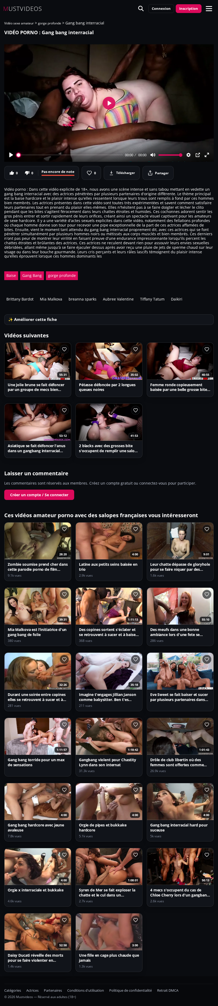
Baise (11, 275)
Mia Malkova (51, 299)
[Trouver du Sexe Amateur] (141, 8)
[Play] (11, 155)
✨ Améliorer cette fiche (32, 319)
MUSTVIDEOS (22, 8)
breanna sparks (83, 299)
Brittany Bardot (19, 299)
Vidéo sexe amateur (19, 23)
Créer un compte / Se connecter (39, 494)
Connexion (161, 8)
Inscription (188, 8)
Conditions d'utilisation (85, 990)
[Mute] (153, 155)
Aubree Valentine (118, 299)
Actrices (32, 990)
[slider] (70, 155)
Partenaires (53, 990)
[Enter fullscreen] (207, 155)
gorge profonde (49, 23)
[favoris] (64, 349)
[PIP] (198, 155)
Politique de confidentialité (130, 990)
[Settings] (188, 155)
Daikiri (176, 299)
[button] (209, 8)
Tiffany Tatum (152, 299)
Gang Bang (32, 275)
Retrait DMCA (167, 990)
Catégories (12, 990)
